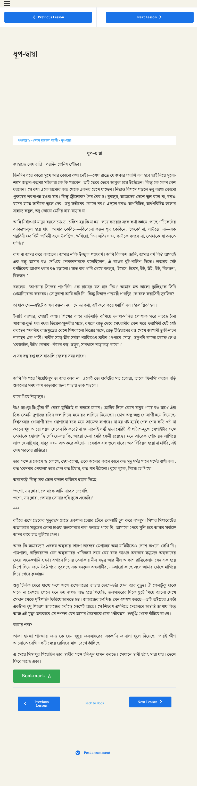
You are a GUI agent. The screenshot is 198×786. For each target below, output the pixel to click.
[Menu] (7, 3)
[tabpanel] (94, 416)
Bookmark (33, 676)
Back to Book (94, 703)
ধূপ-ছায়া (66, 140)
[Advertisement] (94, 100)
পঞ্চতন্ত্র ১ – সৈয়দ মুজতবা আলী (38, 140)
